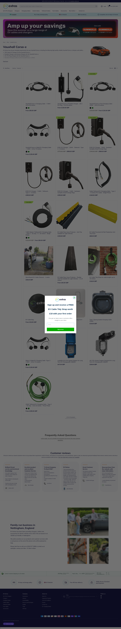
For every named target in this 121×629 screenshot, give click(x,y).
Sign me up (60, 329)
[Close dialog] (74, 297)
